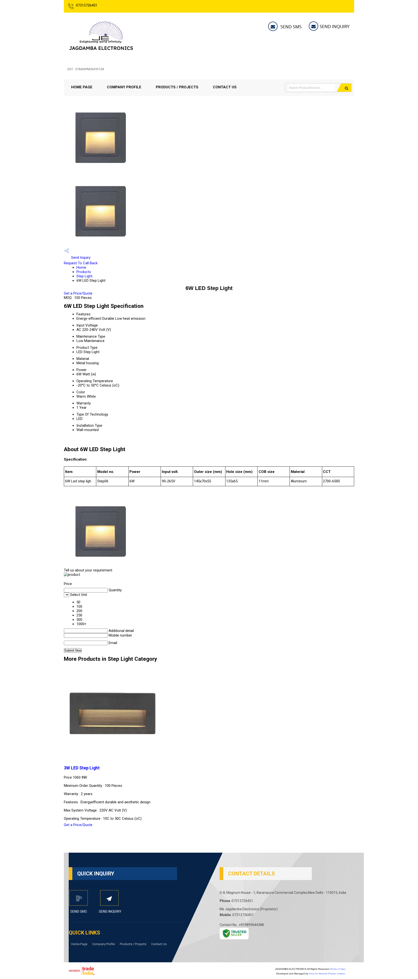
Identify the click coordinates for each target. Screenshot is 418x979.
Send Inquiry (80, 257)
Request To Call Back (80, 263)
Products (83, 272)
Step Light (84, 276)
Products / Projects (177, 87)
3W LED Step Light (82, 768)
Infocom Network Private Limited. (327, 973)
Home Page (81, 87)
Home (81, 267)
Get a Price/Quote (78, 293)
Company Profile (124, 87)
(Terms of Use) (337, 969)
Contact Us (225, 87)
